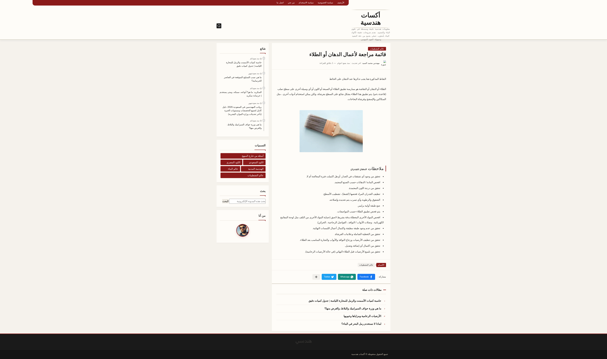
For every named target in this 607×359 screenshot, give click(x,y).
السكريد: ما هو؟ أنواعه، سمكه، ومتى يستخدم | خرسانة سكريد (241, 94)
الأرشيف (340, 2)
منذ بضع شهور (253, 73)
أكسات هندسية (371, 19)
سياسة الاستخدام (306, 2)
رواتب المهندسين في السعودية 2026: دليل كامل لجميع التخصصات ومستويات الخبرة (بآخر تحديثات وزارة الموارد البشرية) (242, 110)
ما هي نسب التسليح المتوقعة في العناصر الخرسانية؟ (243, 79)
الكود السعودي (330, 25)
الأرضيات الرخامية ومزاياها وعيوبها (362, 316)
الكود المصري (313, 25)
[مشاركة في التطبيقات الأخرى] (316, 277)
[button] (366, 277)
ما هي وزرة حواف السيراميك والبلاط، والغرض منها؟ (353, 308)
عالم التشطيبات (377, 49)
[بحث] (219, 25)
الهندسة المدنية (256, 168)
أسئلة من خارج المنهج (253, 156)
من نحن (291, 2)
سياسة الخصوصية (325, 2)
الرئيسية (344, 25)
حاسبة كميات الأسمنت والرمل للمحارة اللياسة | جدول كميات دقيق (345, 300)
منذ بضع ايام (254, 59)
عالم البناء (233, 168)
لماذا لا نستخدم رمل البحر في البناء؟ (361, 323)
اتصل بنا (280, 2)
